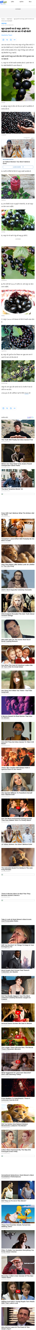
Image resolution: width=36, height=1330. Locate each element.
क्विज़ (30, 1)
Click (26, 393)
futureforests (4, 280)
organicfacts (4, 351)
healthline (3, 200)
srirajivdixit (3, 134)
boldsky (3, 315)
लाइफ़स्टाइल (9, 19)
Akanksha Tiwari (6, 35)
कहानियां (21, 1)
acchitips (3, 231)
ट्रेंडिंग (12, 1)
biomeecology (4, 383)
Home (3, 19)
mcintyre (3, 102)
